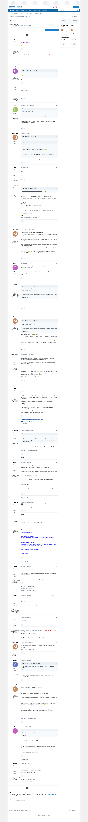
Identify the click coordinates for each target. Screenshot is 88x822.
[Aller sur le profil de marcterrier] (15, 189)
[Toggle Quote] (22, 70)
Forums (10, 13)
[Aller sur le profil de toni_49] (15, 267)
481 (15, 195)
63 (15, 143)
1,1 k (15, 364)
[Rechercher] (77, 10)
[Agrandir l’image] (21, 44)
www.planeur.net (11, 0)
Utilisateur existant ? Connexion (64, 6)
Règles (26, 13)
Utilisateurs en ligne (38, 13)
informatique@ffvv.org (31, 397)
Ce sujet (73, 10)
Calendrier (16, 13)
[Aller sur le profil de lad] (15, 109)
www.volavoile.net (20, 0)
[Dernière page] (35, 35)
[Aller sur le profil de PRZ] (15, 71)
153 (15, 695)
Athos (15, 660)
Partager (46, 24)
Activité (17, 10)
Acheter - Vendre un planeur (26, 10)
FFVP (15, 388)
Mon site (22, 224)
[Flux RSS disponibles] (78, 810)
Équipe (31, 13)
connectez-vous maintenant (48, 794)
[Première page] (10, 35)
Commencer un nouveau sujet (37, 29)
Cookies (55, 813)
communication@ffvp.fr (27, 421)
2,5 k (16, 50)
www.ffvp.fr (25, 423)
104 (15, 273)
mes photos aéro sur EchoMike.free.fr (28, 586)
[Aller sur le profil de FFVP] (15, 393)
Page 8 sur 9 (40, 35)
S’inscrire (76, 6)
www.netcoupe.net (15, 0)
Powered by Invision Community (44, 815)
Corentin (15, 685)
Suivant (32, 35)
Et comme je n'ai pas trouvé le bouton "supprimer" (32, 191)
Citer (25, 83)
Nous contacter (50, 813)
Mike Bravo (15, 133)
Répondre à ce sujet (52, 29)
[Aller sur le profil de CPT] (15, 44)
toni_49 (15, 263)
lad (15, 105)
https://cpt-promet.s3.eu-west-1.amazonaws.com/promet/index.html (33, 637)
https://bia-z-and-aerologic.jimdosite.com (28, 57)
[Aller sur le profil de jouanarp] (15, 287)
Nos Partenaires (37, 10)
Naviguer (12, 10)
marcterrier (15, 185)
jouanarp (15, 282)
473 (15, 77)
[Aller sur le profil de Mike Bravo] (15, 137)
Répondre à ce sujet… (21, 800)
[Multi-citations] (22, 49)
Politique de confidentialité (40, 813)
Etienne (15, 566)
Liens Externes (44, 10)
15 (15, 399)
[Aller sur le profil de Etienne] (15, 570)
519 (15, 293)
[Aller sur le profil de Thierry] (11, 25)
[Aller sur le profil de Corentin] (15, 689)
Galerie (21, 13)
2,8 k (16, 605)
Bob (15, 88)
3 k (15, 576)
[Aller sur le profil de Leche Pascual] (15, 358)
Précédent (14, 35)
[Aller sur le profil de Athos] (15, 664)
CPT (15, 39)
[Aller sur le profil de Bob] (15, 92)
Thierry (16, 24)
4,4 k (16, 98)
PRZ (15, 67)
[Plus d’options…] (56, 39)
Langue (32, 813)
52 (15, 670)
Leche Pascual (15, 354)
